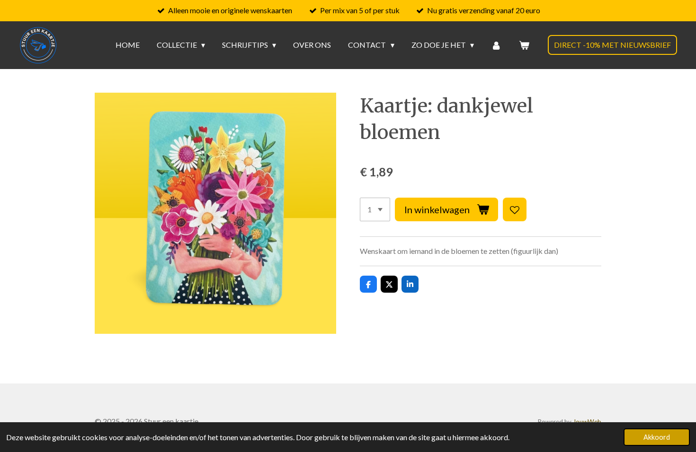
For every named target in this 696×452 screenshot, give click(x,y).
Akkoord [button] (656, 437)
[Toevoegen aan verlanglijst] (514, 209)
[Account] (496, 45)
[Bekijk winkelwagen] (524, 45)
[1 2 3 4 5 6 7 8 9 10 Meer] (375, 209)
